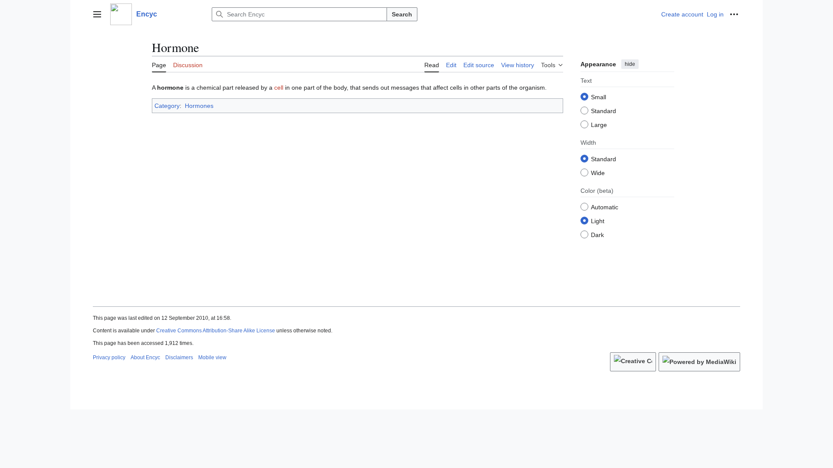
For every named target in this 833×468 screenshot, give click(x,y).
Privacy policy (109, 357)
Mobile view (212, 357)
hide (630, 64)
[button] (97, 14)
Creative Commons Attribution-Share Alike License (215, 331)
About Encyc (145, 357)
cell (278, 87)
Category (167, 105)
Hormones (199, 105)
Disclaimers (179, 357)
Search (402, 14)
